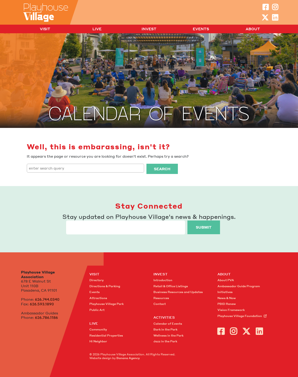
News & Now (226, 298)
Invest (149, 29)
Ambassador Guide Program (238, 286)
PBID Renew (226, 304)
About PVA (225, 280)
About (253, 29)
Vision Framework (231, 310)
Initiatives (225, 292)
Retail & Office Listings (170, 286)
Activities (164, 317)
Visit (45, 29)
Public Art (97, 310)
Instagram (275, 6)
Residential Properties (106, 335)
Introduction (162, 280)
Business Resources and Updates (178, 292)
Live (97, 29)
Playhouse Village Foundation (239, 316)
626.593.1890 (42, 304)
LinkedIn (275, 17)
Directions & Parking (104, 286)
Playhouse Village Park (106, 304)
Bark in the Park (165, 329)
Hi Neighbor (98, 341)
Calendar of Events (167, 323)
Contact (159, 304)
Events (201, 29)
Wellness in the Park (168, 335)
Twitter (265, 17)
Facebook (266, 6)
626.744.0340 (47, 299)
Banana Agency (128, 358)
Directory (96, 280)
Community (98, 329)
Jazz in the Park (165, 341)
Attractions (98, 298)
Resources (161, 298)
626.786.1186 (46, 317)
